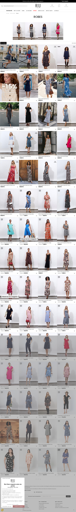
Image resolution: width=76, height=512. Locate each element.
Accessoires (29, 10)
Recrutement (25, 504)
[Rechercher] (2, 6)
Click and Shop (41, 506)
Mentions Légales (26, 507)
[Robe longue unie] (28, 114)
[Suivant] (40, 479)
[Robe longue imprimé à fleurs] (9, 172)
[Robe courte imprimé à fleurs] (9, 57)
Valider (68, 496)
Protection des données (27, 510)
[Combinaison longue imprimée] (9, 431)
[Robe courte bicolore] (28, 431)
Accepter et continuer (19, 506)
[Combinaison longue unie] (28, 345)
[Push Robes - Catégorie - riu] (9, 87)
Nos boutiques (25, 506)
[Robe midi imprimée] (47, 85)
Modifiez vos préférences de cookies (62, 507)
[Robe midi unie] (28, 258)
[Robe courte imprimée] (47, 57)
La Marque (56, 10)
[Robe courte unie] (28, 57)
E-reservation (41, 504)
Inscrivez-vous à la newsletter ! (34, 496)
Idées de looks (41, 10)
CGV (23, 508)
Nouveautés (9, 10)
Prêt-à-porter (17, 10)
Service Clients (49, 10)
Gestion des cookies (59, 506)
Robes (23, 10)
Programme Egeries (58, 503)
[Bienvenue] (38, 6)
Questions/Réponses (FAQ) (44, 503)
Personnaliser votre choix (7, 506)
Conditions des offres (43, 507)
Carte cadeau (57, 504)
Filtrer (4, 43)
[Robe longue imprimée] (47, 114)
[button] (2, 510)
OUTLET (35, 10)
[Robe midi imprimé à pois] (9, 114)
